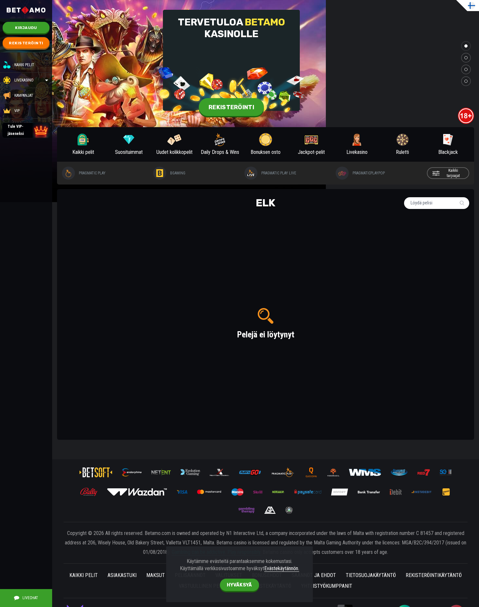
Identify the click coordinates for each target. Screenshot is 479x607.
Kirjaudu (26, 27)
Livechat (30, 598)
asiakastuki (122, 575)
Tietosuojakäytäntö (371, 575)
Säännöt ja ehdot (314, 575)
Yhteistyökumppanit (326, 586)
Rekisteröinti (26, 43)
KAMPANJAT (23, 95)
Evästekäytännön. (281, 568)
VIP (17, 111)
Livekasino (24, 80)
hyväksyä (239, 585)
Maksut (155, 575)
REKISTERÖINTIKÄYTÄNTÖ (434, 575)
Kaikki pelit (24, 65)
